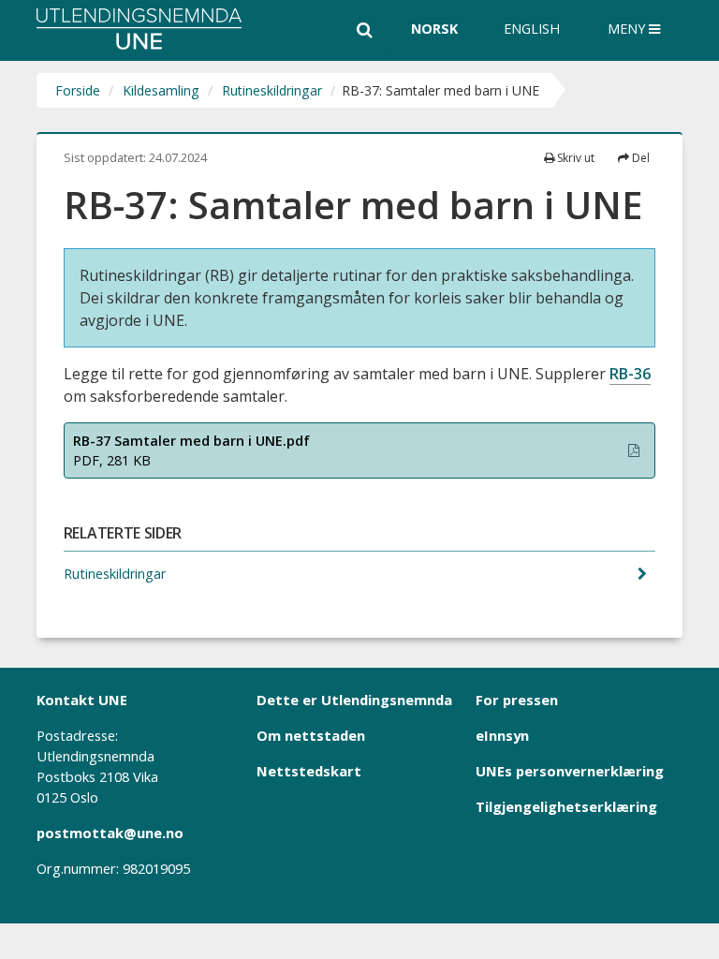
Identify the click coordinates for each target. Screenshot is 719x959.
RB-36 (630, 373)
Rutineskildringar (272, 90)
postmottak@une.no (110, 832)
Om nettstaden (311, 735)
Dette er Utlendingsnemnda (354, 699)
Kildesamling (161, 90)
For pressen (517, 699)
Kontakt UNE (82, 699)
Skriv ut (574, 158)
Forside (77, 90)
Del (639, 158)
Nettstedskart (309, 770)
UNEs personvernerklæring (570, 770)
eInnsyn (502, 735)
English (532, 28)
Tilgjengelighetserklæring (566, 806)
